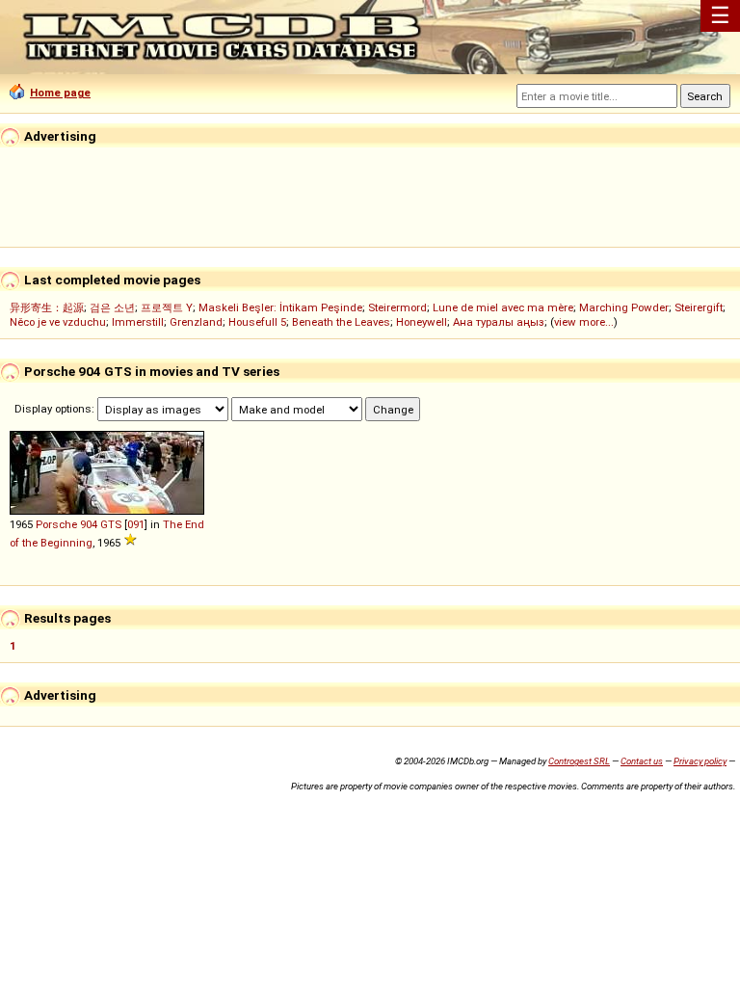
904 (88, 524)
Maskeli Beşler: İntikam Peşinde (280, 307)
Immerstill (138, 322)
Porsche (56, 524)
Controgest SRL (579, 761)
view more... (584, 322)
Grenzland (196, 322)
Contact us (642, 761)
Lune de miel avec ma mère (503, 307)
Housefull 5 (257, 322)
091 (136, 524)
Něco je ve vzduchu (58, 322)
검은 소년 (112, 307)
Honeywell (421, 322)
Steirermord (397, 307)
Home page (60, 92)
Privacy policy (700, 761)
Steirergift (698, 307)
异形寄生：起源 (47, 307)
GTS (110, 524)
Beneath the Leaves (341, 322)
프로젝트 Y (167, 307)
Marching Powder (624, 307)
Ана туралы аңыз (498, 322)
